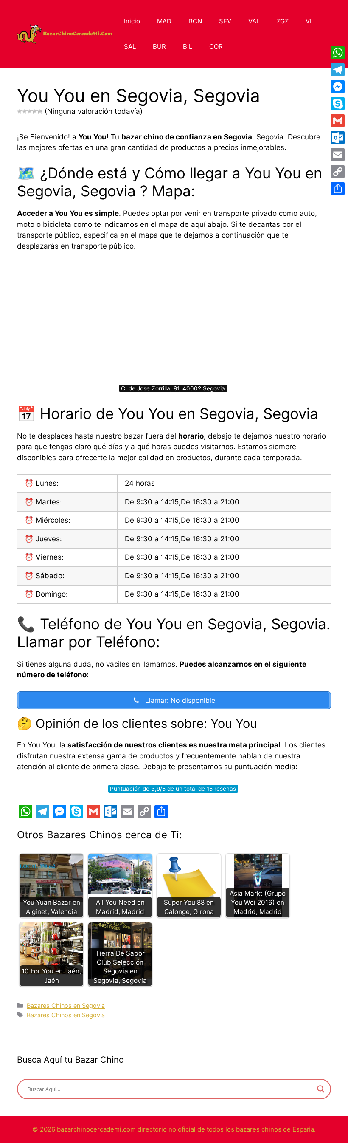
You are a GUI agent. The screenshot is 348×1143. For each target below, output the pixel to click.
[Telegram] (337, 69)
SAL (130, 46)
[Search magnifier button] (321, 1089)
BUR (159, 46)
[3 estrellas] (29, 111)
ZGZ (283, 21)
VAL (254, 21)
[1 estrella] (19, 111)
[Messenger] (337, 86)
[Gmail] (337, 120)
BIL (187, 46)
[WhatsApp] (337, 52)
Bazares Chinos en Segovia (66, 1005)
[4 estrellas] (34, 111)
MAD (164, 21)
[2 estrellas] (24, 111)
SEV (225, 21)
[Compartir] (337, 188)
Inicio (132, 21)
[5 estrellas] (39, 111)
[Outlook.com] (337, 137)
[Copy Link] (337, 171)
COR (216, 46)
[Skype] (337, 103)
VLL (311, 21)
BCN (195, 21)
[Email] (337, 154)
